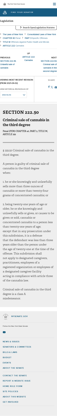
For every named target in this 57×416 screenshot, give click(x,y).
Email (55, 87)
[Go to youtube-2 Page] (4, 332)
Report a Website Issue (17, 381)
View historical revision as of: (14, 89)
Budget (7, 358)
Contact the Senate (15, 376)
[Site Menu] (54, 4)
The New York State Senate (16, 4)
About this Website (14, 397)
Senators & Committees (17, 347)
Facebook (48, 87)
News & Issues (11, 342)
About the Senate (13, 368)
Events (7, 363)
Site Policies (10, 392)
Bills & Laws (10, 352)
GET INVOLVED (11, 402)
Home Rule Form (13, 386)
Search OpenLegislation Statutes (39, 27)
